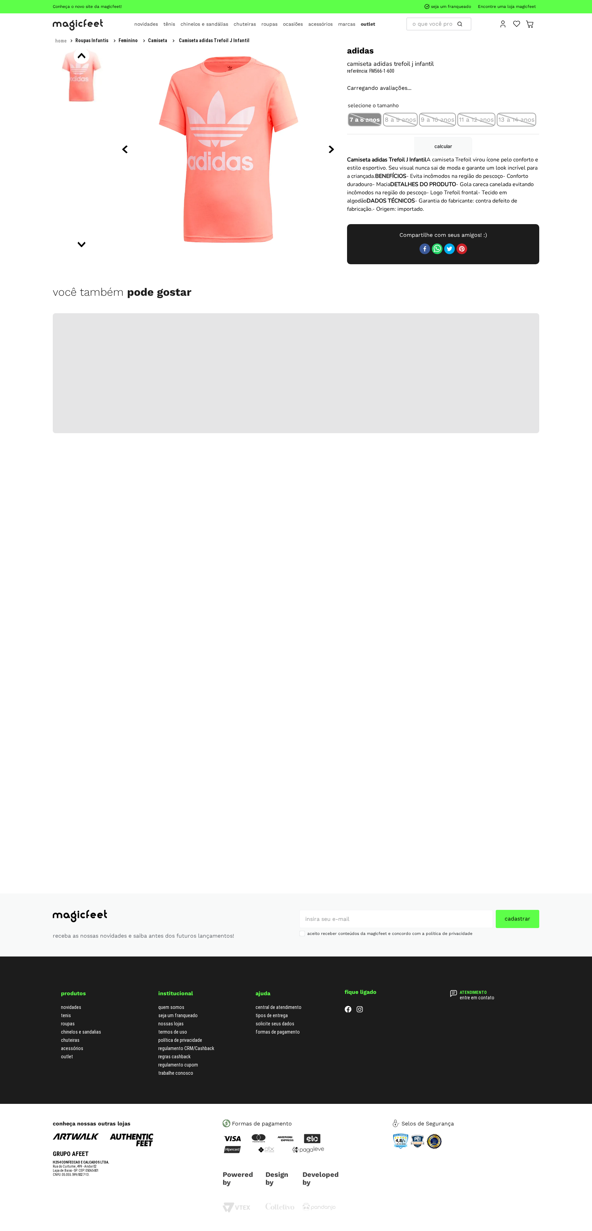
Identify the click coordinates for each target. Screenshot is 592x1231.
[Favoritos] (517, 23)
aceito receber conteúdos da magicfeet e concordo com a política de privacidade (389, 933)
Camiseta (157, 40)
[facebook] (424, 249)
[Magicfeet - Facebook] (348, 1011)
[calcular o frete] (443, 146)
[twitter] (449, 249)
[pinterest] (461, 249)
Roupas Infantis (91, 40)
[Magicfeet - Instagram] (360, 1011)
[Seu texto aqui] (319, 1209)
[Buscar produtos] (461, 24)
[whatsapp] (437, 249)
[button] (365, 119)
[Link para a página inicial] (61, 41)
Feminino (128, 40)
